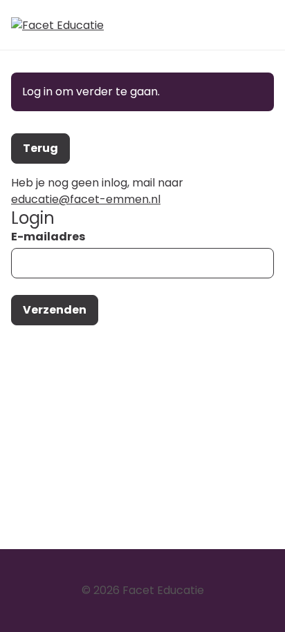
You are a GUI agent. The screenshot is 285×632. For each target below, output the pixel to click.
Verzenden (54, 310)
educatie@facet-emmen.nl (85, 199)
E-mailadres (48, 237)
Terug (40, 148)
